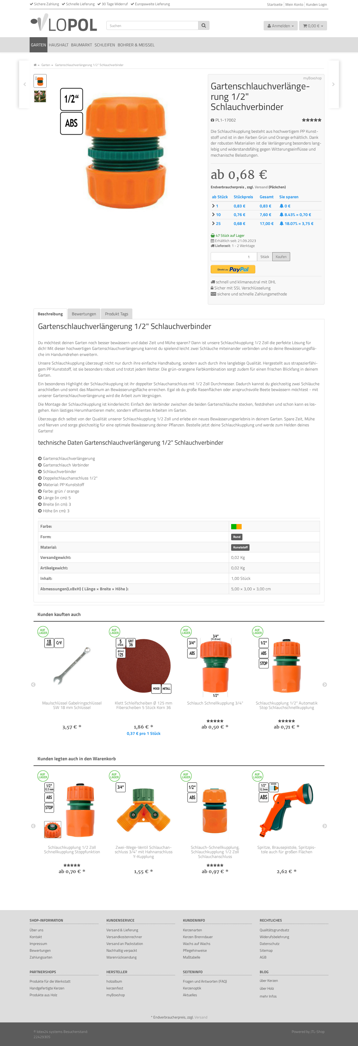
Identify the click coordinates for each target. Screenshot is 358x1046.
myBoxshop (115, 995)
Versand (262, 187)
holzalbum (114, 981)
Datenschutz (269, 943)
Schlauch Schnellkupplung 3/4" (215, 703)
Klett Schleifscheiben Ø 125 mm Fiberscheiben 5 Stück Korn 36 (143, 705)
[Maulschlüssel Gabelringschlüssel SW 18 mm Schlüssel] (72, 662)
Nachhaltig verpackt (121, 950)
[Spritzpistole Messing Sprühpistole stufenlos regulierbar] (333, 84)
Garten (38, 45)
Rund (237, 537)
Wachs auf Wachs (196, 943)
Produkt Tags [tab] (116, 314)
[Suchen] (204, 25)
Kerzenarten (192, 930)
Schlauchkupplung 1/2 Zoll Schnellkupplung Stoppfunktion (72, 849)
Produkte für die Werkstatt (50, 981)
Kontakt (36, 936)
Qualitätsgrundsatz (274, 930)
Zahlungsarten (41, 957)
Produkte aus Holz (43, 995)
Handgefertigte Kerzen (47, 988)
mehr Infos (268, 996)
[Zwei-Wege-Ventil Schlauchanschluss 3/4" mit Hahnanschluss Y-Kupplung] (143, 807)
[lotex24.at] (64, 22)
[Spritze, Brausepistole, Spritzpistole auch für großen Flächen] (286, 807)
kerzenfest (114, 988)
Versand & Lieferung (122, 930)
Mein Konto (294, 4)
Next (324, 685)
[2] (233, 269)
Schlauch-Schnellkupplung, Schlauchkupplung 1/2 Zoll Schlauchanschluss (215, 852)
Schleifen (105, 45)
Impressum (38, 943)
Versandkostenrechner (124, 936)
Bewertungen (40, 950)
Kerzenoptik (192, 988)
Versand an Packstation (124, 943)
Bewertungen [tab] (84, 314)
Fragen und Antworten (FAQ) (205, 981)
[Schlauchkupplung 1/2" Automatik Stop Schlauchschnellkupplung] (286, 662)
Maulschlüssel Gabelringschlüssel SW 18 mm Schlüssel (72, 705)
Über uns (37, 930)
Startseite (275, 4)
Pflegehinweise (195, 950)
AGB (263, 957)
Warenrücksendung (121, 957)
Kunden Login (316, 4)
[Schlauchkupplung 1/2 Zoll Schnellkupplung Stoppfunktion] (72, 807)
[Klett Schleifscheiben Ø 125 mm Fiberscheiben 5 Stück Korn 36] (143, 662)
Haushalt (58, 45)
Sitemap (266, 950)
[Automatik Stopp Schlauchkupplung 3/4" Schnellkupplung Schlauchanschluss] (24, 84)
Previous (33, 685)
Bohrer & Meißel (136, 45)
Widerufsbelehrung (274, 936)
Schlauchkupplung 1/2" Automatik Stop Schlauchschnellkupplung (287, 705)
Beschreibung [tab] (50, 314)
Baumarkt (81, 45)
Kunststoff (240, 547)
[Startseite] (35, 64)
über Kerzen (269, 980)
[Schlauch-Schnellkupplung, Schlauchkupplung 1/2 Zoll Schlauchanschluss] (215, 807)
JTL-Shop (317, 1031)
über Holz (267, 988)
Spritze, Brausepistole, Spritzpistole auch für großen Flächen (286, 849)
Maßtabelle (191, 957)
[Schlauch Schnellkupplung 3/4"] (215, 662)
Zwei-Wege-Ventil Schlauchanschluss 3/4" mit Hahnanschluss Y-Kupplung (143, 852)
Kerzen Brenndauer (198, 936)
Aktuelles (190, 995)
